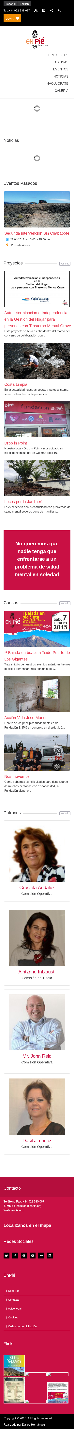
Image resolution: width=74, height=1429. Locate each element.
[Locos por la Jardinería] (37, 478)
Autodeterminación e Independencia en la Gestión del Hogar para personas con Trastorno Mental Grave (37, 319)
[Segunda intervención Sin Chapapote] (37, 209)
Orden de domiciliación (22, 1326)
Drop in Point (15, 443)
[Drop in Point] (37, 419)
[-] (37, 39)
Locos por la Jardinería (24, 501)
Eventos (60, 69)
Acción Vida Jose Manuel (26, 717)
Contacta (13, 1299)
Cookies (13, 1317)
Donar (11, 18)
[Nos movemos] (37, 752)
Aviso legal (15, 1308)
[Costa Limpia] (37, 361)
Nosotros (13, 1290)
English (24, 3)
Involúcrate (57, 83)
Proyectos (58, 55)
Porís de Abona (20, 245)
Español (11, 3)
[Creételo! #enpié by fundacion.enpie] (36, 1374)
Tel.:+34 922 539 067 (17, 10)
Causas (61, 62)
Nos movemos (17, 776)
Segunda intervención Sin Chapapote (36, 233)
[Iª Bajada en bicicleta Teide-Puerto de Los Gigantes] (37, 629)
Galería (61, 90)
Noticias (60, 76)
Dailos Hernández (33, 1424)
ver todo (65, 263)
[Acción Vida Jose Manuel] (37, 694)
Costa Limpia (15, 384)
